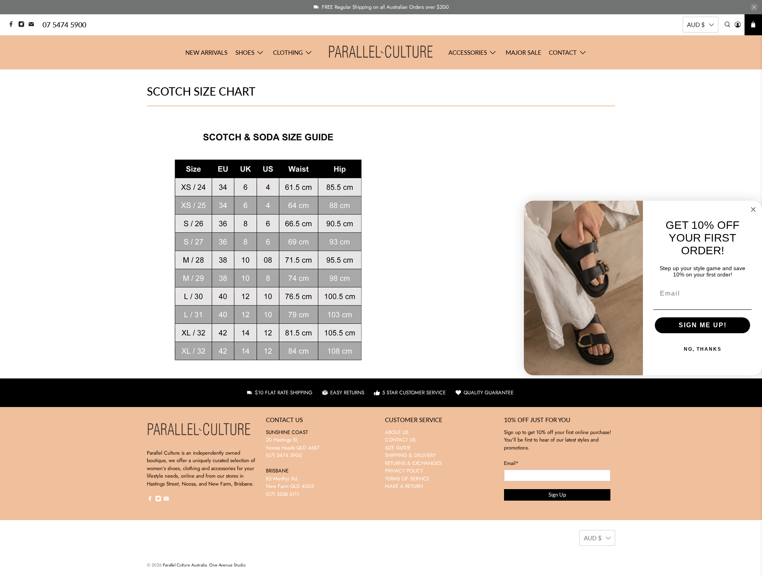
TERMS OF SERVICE (407, 478)
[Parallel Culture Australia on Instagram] (23, 25)
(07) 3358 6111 (282, 494)
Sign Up (557, 495)
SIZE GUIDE (398, 447)
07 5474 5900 (64, 24)
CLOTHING (288, 52)
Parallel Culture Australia (185, 565)
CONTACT (563, 52)
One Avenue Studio (227, 565)
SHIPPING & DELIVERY (410, 455)
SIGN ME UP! (703, 325)
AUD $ (696, 24)
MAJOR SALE (523, 52)
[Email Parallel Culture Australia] (33, 25)
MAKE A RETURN (404, 486)
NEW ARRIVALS (206, 52)
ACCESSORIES (467, 52)
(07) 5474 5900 (284, 455)
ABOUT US (396, 432)
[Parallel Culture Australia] (381, 52)
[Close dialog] (753, 209)
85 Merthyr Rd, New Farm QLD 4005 (290, 482)
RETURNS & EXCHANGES (413, 463)
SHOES (244, 52)
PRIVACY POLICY (404, 470)
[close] (754, 7)
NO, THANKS (703, 349)
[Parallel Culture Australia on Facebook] (13, 25)
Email (511, 463)
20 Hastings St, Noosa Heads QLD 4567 (292, 443)
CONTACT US (400, 440)
